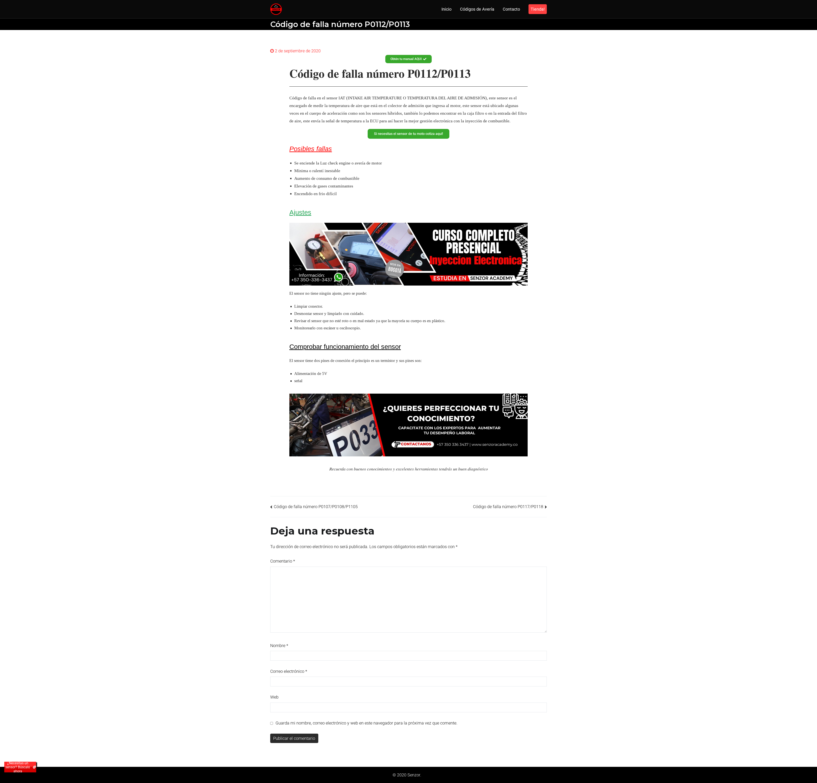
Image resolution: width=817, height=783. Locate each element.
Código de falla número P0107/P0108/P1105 (316, 506)
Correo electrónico (288, 671)
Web (274, 697)
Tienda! (538, 9)
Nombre (279, 645)
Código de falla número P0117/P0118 (508, 506)
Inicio (446, 9)
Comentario (282, 561)
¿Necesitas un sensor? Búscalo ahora (17, 767)
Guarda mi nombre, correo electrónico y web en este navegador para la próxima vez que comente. (366, 723)
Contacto (511, 9)
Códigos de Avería (477, 9)
